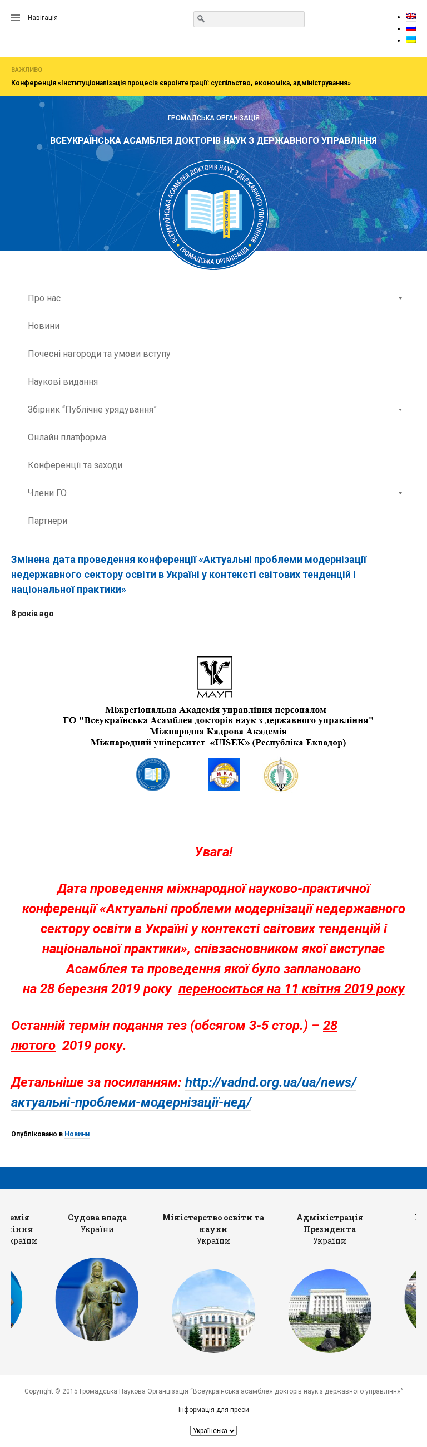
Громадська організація (214, 118)
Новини (77, 1134)
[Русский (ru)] (411, 28)
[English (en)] (411, 17)
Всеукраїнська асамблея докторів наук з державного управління (213, 140)
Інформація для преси (213, 1410)
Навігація (43, 18)
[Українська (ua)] (411, 40)
